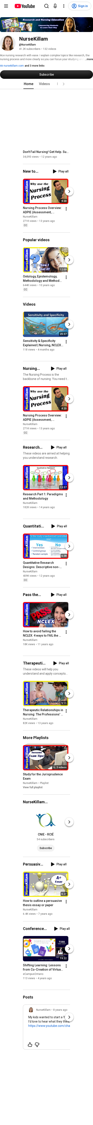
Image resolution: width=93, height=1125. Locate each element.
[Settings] (63, 6)
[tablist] (46, 84)
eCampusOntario (33, 974)
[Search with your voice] (55, 6)
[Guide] (6, 6)
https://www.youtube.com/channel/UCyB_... (58, 1025)
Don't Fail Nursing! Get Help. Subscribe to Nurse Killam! (46, 152)
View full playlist (33, 787)
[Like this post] (30, 1044)
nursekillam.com (13, 65)
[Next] (69, 191)
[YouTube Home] (24, 6)
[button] (63, 84)
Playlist (44, 783)
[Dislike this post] (37, 1044)
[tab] (28, 84)
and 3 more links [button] (35, 65)
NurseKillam (30, 216)
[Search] (46, 6)
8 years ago (60, 1009)
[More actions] (66, 208)
